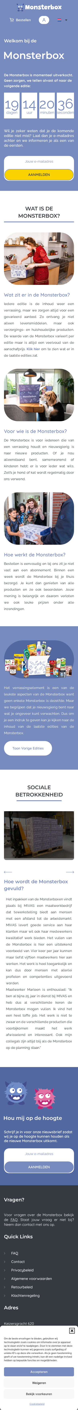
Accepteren (39, 1372)
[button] (72, 1331)
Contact (18, 1261)
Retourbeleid (22, 1287)
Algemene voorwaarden (31, 1278)
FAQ (14, 1219)
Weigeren (39, 1383)
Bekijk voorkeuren (39, 1394)
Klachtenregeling (25, 1295)
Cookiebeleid (37, 1403)
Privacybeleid (22, 1270)
